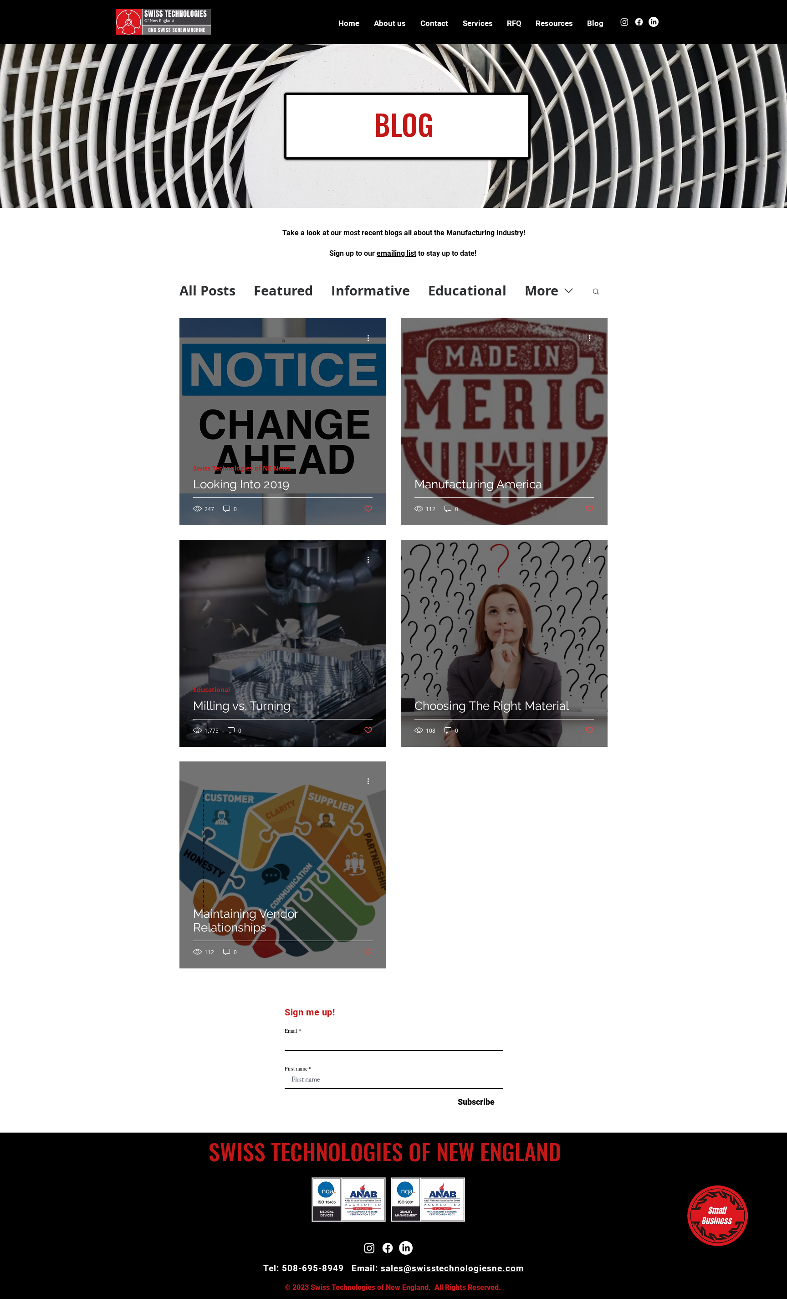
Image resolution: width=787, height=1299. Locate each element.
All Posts (207, 290)
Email (291, 1030)
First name (296, 1068)
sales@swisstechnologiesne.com (452, 1268)
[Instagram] (624, 22)
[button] (554, 23)
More (541, 290)
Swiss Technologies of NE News (242, 468)
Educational (467, 290)
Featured (283, 290)
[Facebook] (639, 22)
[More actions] (371, 338)
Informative (370, 290)
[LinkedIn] (654, 22)
